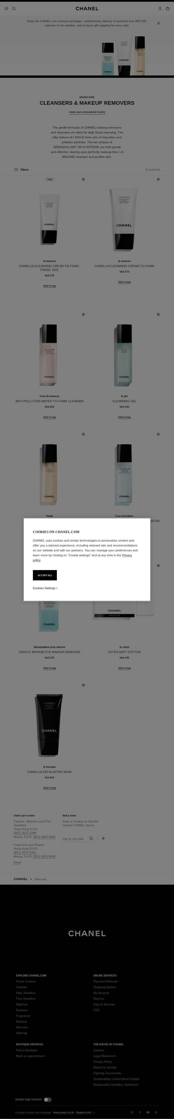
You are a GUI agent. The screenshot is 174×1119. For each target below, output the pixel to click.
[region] (87, 559)
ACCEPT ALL (45, 575)
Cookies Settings (44, 588)
